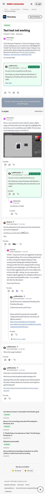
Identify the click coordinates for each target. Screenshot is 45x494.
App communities (15, 9)
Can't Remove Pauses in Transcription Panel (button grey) (21, 412)
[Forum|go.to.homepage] (15, 4)
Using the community (10, 485)
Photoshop (25, 9)
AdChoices (9, 491)
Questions (34, 9)
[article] (22, 141)
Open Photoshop (35, 17)
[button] (4, 4)
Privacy (27, 485)
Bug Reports (6, 438)
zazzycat (12, 249)
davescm (9, 222)
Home (6, 9)
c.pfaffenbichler (13, 66)
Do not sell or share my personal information (27, 488)
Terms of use (20, 485)
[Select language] (31, 4)
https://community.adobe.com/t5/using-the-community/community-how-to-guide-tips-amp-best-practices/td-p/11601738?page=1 (25, 324)
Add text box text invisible (11, 441)
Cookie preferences (9, 488)
